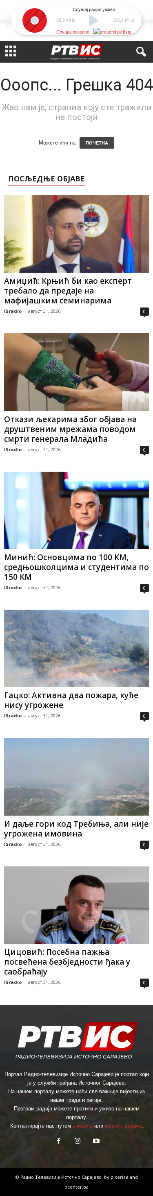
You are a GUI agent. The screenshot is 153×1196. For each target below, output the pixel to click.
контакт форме (123, 1126)
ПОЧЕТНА (97, 142)
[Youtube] (95, 1142)
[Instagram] (77, 1142)
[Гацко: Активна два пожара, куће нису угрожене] (76, 648)
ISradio (13, 311)
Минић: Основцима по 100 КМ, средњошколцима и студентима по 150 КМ (76, 567)
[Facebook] (58, 1142)
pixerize (120, 1177)
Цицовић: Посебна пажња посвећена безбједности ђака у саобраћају (67, 962)
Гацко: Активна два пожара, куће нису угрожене (71, 700)
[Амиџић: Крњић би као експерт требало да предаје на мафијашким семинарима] (76, 234)
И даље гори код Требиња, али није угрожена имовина (76, 828)
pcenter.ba (76, 1187)
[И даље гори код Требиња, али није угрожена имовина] (76, 776)
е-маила (83, 1126)
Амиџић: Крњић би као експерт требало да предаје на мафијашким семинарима (68, 291)
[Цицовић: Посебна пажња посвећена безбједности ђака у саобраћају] (76, 905)
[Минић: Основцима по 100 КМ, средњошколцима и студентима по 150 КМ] (76, 510)
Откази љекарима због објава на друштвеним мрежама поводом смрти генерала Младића (70, 429)
